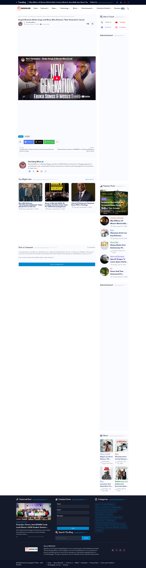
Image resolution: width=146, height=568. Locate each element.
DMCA (77, 563)
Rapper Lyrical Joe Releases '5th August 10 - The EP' (106, 458)
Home (36, 8)
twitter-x (108, 22)
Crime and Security (101, 511)
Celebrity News (116, 507)
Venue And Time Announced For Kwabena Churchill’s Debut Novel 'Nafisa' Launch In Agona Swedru (118, 273)
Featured (44, 8)
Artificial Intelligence (108, 504)
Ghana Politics (100, 520)
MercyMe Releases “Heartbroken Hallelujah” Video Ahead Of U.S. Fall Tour (30, 205)
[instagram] (128, 2)
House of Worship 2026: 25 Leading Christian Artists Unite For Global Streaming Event (56, 205)
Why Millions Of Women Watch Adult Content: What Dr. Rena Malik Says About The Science (118, 222)
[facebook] (117, 2)
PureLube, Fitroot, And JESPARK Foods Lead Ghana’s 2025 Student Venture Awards (31, 526)
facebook (108, 27)
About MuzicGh (58, 563)
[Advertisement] (57, 42)
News (54, 8)
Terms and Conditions (107, 563)
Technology (64, 8)
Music (75, 8)
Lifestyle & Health (103, 8)
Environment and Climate (103, 517)
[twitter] (33, 172)
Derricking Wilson (35, 162)
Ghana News (117, 517)
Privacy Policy (94, 563)
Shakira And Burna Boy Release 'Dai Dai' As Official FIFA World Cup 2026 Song (121, 485)
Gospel (25, 16)
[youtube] (124, 2)
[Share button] (57, 142)
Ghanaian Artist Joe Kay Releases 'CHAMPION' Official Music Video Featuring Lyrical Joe (118, 234)
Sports (124, 527)
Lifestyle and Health (102, 524)
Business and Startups (102, 507)
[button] (123, 9)
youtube (122, 22)
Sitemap (65, 565)
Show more (89, 179)
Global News (111, 520)
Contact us (69, 563)
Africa (98, 504)
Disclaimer (84, 563)
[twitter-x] (121, 2)
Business (117, 8)
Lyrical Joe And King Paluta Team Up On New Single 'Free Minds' (106, 485)
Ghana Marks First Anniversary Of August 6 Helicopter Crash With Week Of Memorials (118, 246)
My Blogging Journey (54, 565)
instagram (122, 27)
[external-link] (45, 172)
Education (113, 511)
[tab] (35, 8)
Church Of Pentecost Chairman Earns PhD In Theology (82, 204)
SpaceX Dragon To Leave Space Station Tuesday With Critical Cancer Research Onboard (119, 260)
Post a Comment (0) (57, 264)
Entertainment (87, 8)
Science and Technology (112, 527)
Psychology (99, 527)
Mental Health (115, 524)
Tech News (99, 530)
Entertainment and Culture (104, 514)
